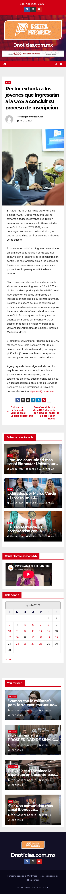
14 (40, 631)
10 (9, 631)
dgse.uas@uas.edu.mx (43, 391)
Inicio (46, 887)
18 (17, 637)
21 (41, 637)
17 (9, 637)
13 (33, 631)
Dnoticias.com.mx (33, 45)
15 (48, 631)
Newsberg (50, 876)
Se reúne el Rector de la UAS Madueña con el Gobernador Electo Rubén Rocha (44, 413)
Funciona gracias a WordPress (23, 876)
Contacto (36, 887)
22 (48, 637)
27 (32, 643)
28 (40, 643)
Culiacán (13, 767)
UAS (8, 82)
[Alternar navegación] (30, 64)
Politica (12, 697)
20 (32, 637)
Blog (27, 887)
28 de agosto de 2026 (24, 710)
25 (17, 643)
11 (17, 631)
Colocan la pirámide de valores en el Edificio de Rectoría (22, 411)
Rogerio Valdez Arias (32, 116)
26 (25, 643)
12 (25, 631)
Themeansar (33, 880)
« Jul (8, 659)
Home (20, 887)
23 (56, 637)
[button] (56, 64)
